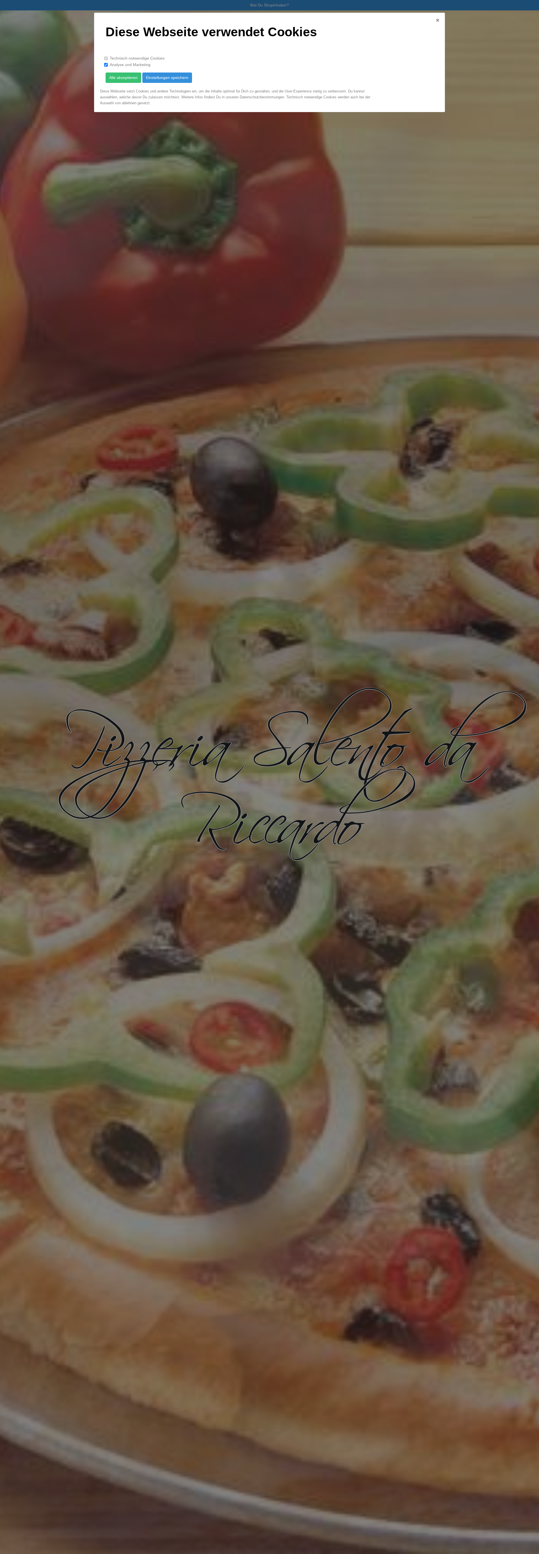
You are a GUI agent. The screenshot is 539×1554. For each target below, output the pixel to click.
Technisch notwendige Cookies (137, 58)
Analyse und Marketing (130, 64)
